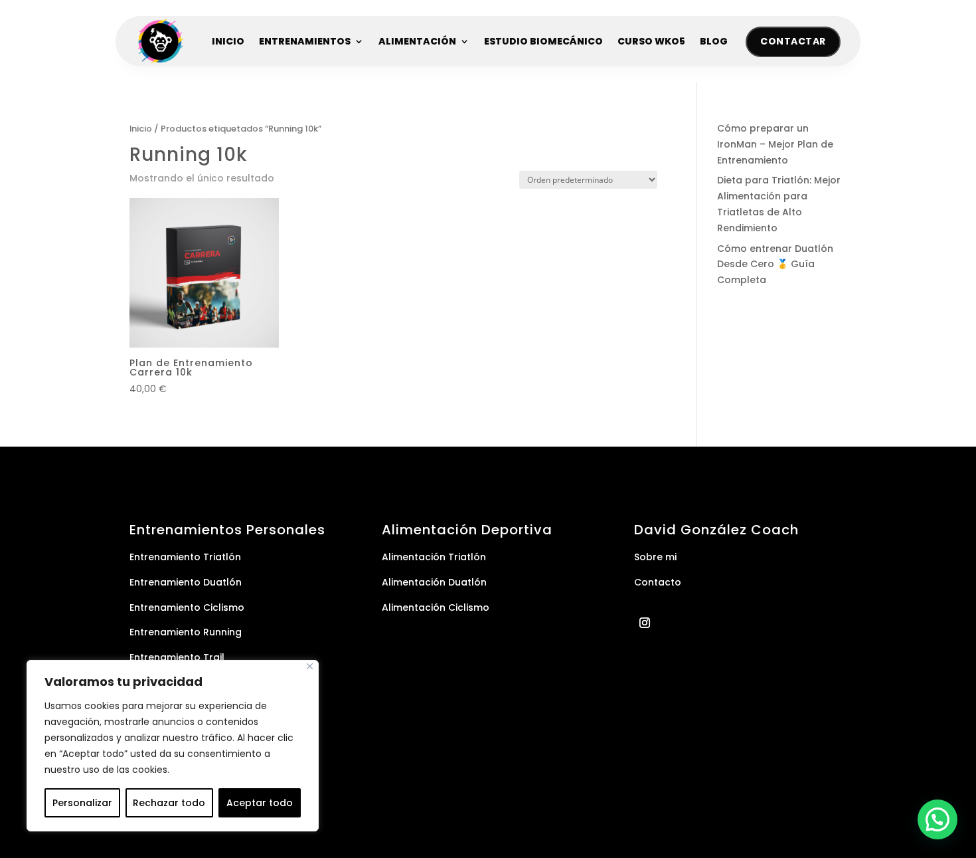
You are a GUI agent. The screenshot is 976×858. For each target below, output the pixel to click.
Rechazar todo (169, 802)
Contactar (793, 41)
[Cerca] (310, 666)
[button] (937, 819)
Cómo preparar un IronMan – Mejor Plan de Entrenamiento (775, 144)
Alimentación (417, 41)
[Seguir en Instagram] (644, 622)
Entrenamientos (305, 41)
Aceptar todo (259, 802)
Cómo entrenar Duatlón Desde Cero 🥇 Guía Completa (775, 264)
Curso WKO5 (651, 41)
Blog (714, 41)
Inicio (228, 41)
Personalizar (82, 802)
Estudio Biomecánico (543, 41)
